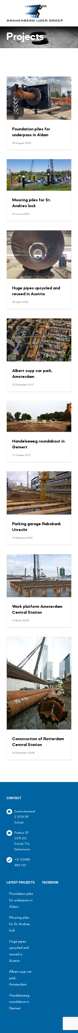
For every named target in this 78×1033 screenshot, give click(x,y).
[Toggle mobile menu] (70, 8)
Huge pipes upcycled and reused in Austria (19, 951)
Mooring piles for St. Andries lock (19, 924)
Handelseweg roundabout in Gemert (19, 1002)
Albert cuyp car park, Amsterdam (20, 978)
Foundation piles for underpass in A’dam (21, 900)
